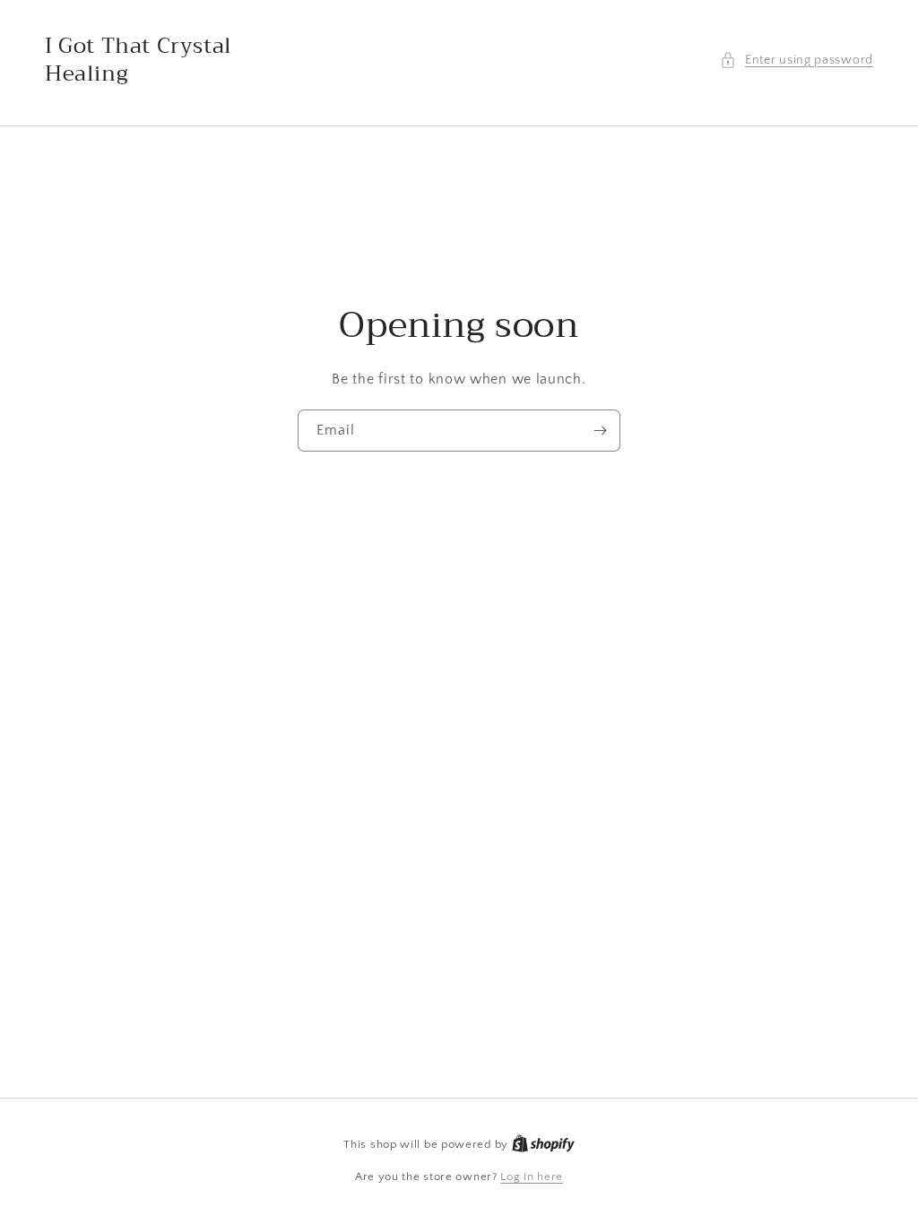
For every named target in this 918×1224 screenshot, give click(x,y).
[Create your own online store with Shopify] (543, 1144)
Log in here (531, 1176)
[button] (796, 60)
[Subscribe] (599, 430)
